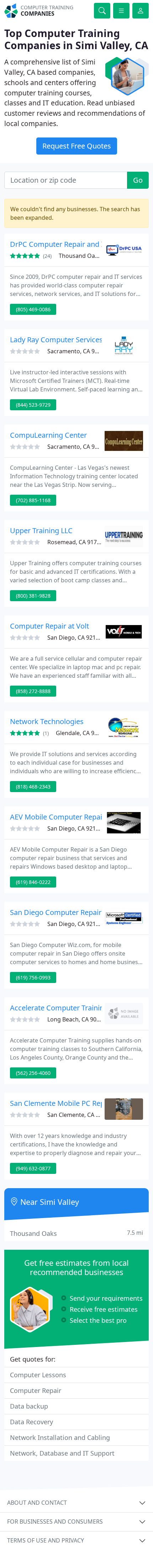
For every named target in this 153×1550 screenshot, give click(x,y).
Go (138, 180)
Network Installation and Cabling (60, 1437)
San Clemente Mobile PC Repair (61, 1103)
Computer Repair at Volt (49, 626)
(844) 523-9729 (33, 404)
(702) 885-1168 (33, 500)
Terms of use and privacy (45, 1540)
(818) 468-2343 (33, 786)
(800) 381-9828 (33, 595)
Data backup (29, 1406)
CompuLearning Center (48, 435)
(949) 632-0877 (33, 1168)
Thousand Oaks (76, 1233)
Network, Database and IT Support (62, 1453)
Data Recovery (31, 1422)
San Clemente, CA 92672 (79, 1115)
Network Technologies (47, 721)
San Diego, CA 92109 (74, 828)
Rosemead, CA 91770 (75, 542)
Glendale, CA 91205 (81, 733)
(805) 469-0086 (33, 309)
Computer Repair (35, 1390)
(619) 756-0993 (33, 977)
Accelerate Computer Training (59, 1008)
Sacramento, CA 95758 (77, 447)
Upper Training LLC (41, 530)
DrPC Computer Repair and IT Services (73, 244)
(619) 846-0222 (33, 882)
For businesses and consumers (55, 1521)
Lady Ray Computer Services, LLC (64, 339)
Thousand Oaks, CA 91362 (93, 256)
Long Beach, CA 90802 (76, 1019)
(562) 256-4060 (33, 1073)
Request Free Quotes (76, 146)
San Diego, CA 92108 (74, 637)
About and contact (37, 1503)
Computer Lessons (38, 1374)
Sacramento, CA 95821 (77, 351)
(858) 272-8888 (33, 691)
